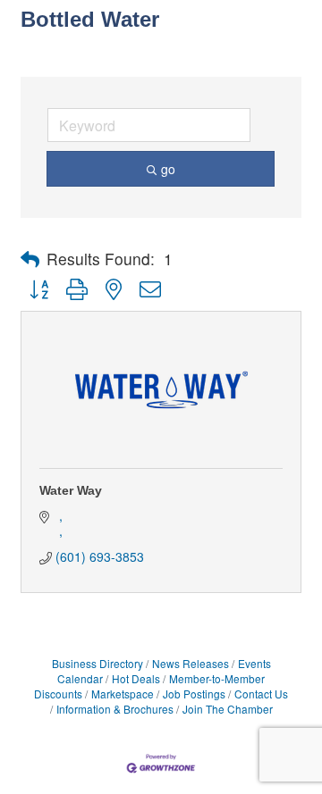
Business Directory (97, 663)
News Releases (190, 663)
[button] (30, 259)
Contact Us (261, 693)
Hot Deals (136, 678)
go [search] (168, 169)
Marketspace (122, 693)
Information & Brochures (115, 708)
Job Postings (194, 693)
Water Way (70, 490)
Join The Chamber (227, 708)
